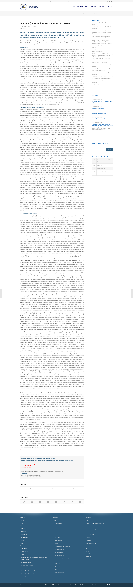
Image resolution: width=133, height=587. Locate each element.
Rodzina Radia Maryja (91, 534)
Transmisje (57, 560)
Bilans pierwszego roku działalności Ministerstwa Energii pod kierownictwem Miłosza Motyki (102, 125)
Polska (96, 13)
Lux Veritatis (71, 1)
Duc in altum (57, 537)
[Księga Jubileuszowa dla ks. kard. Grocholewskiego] (64, 501)
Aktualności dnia (58, 523)
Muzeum (77, 1)
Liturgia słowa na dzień (91, 543)
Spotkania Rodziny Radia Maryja (62, 558)
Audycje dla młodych (59, 555)
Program (88, 546)
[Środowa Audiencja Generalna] (1, 293)
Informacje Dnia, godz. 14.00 (99, 118)
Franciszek (23, 531)
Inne (55, 569)
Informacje (22, 517)
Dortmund (89, 540)
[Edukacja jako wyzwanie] (72, 501)
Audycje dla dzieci (59, 552)
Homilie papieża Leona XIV (93, 526)
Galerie (88, 532)
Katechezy (57, 529)
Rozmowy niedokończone (60, 526)
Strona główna (87, 13)
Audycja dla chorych (59, 549)
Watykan (23, 528)
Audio (95, 96)
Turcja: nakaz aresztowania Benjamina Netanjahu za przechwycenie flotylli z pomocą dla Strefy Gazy (102, 32)
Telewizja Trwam (24, 551)
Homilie (56, 543)
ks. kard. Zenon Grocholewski (29, 455)
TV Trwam (55, 1)
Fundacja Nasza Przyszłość (27, 565)
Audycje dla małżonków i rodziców (62, 546)
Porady (56, 532)
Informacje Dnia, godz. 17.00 (99, 113)
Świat (22, 523)
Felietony (57, 534)
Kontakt (87, 551)
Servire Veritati (100, 1)
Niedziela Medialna (59, 563)
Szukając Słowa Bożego (97, 85)
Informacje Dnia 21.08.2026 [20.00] (99, 62)
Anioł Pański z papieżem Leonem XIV (95, 523)
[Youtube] (112, 1)
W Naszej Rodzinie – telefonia (27, 573)
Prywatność (88, 556)
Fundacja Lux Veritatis (26, 562)
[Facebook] (105, 1)
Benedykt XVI (24, 534)
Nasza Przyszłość (91, 1)
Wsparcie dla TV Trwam (27, 466)
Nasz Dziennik (84, 1)
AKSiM (59, 1)
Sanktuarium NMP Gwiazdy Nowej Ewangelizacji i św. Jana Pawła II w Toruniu (34, 558)
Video (88, 520)
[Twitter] (107, 1)
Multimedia (55, 517)
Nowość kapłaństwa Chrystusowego (45, 23)
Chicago (89, 537)
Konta (87, 548)
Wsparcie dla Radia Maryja (28, 464)
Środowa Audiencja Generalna (94, 529)
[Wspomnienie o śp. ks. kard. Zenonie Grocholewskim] (24, 501)
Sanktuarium (65, 1)
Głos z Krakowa (58, 540)
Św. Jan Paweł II (24, 537)
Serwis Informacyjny (59, 572)
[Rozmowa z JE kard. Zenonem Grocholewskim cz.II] (48, 501)
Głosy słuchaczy (58, 566)
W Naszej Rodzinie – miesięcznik (28, 570)
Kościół (92, 13)
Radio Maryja (48, 1)
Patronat (88, 553)
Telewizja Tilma (24, 576)
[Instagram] (109, 1)
